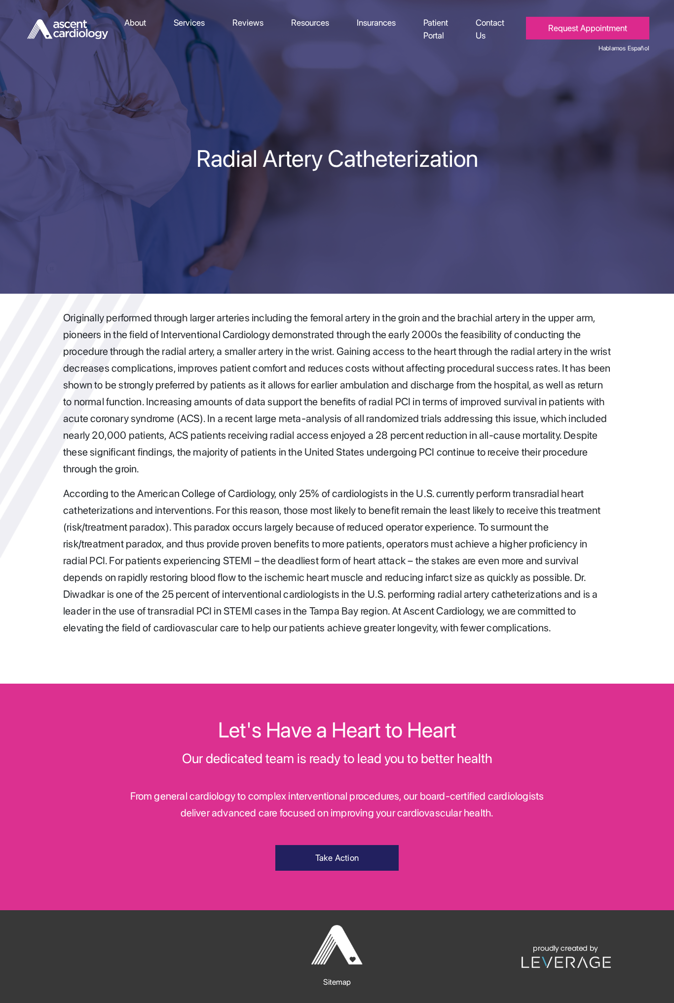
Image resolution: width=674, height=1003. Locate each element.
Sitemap (337, 982)
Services (189, 22)
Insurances (376, 22)
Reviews (247, 22)
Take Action (337, 857)
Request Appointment (587, 28)
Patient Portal (435, 28)
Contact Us (490, 28)
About (135, 22)
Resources (310, 22)
